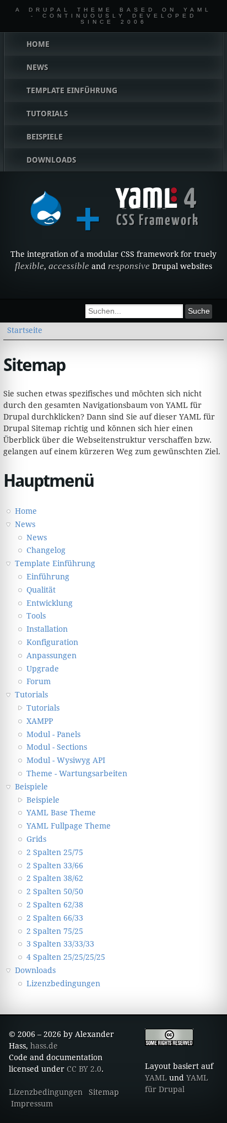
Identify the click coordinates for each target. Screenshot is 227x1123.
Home (26, 511)
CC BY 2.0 (84, 1069)
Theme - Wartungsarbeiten (76, 773)
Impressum (32, 1103)
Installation (47, 629)
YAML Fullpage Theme (68, 825)
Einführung (47, 576)
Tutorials (31, 694)
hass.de (44, 1045)
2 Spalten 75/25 (54, 931)
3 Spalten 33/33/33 (60, 943)
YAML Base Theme (61, 812)
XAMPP (39, 721)
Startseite (24, 330)
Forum (38, 681)
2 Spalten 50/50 (54, 891)
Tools (36, 615)
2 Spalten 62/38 (54, 904)
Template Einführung (55, 563)
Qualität (41, 589)
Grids (36, 839)
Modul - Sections (56, 747)
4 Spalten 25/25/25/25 (65, 957)
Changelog (46, 550)
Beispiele (31, 786)
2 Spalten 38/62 (54, 878)
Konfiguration (52, 642)
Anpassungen (51, 655)
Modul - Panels (53, 734)
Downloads (35, 970)
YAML (156, 1077)
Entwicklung (49, 603)
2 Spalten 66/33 (54, 918)
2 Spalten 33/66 (54, 865)
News (25, 524)
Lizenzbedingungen (63, 983)
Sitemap (104, 1092)
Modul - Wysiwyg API (65, 760)
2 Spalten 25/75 (54, 852)
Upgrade (42, 668)
